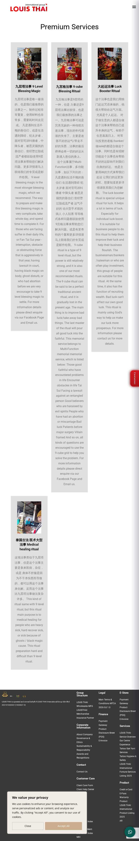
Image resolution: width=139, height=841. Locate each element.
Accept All (64, 826)
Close (28, 826)
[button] (134, 7)
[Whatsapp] (130, 832)
